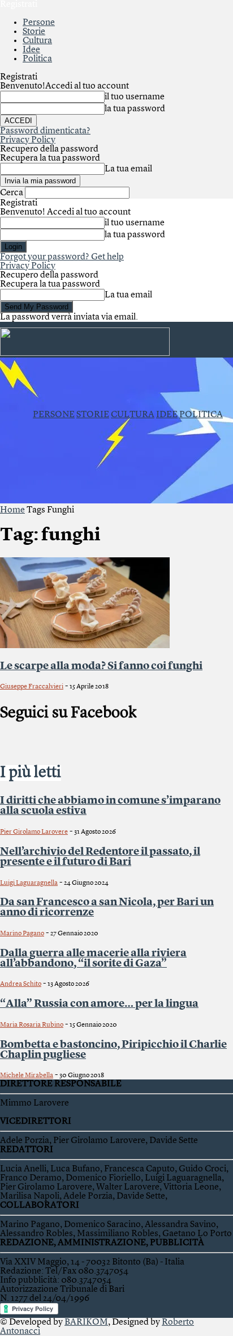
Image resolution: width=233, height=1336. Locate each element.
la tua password (135, 109)
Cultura (37, 40)
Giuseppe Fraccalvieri (31, 686)
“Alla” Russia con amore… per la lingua (99, 1004)
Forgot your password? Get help (62, 257)
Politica (37, 59)
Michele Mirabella (26, 1075)
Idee (31, 49)
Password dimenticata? (45, 131)
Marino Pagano (22, 933)
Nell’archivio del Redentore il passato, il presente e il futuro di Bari (100, 857)
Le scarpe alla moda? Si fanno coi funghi (101, 666)
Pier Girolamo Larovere (34, 832)
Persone (39, 22)
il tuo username (135, 97)
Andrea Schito (20, 984)
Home (12, 510)
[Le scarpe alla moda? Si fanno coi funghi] (85, 645)
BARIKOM (86, 1322)
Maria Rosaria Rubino (31, 1025)
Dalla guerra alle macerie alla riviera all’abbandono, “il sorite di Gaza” (93, 958)
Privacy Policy (27, 140)
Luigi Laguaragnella (29, 883)
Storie (34, 31)
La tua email (128, 169)
